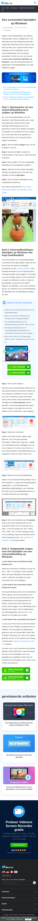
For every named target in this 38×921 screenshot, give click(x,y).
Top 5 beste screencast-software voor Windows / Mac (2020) (17, 189)
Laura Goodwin (8, 27)
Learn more (19, 919)
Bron (7, 8)
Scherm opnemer (23, 268)
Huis (3, 8)
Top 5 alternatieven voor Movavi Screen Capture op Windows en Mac (19, 724)
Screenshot (14, 8)
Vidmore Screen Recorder (19, 302)
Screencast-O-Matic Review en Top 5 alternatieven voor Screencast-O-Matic (19, 788)
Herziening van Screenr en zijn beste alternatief (19, 756)
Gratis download (19, 845)
